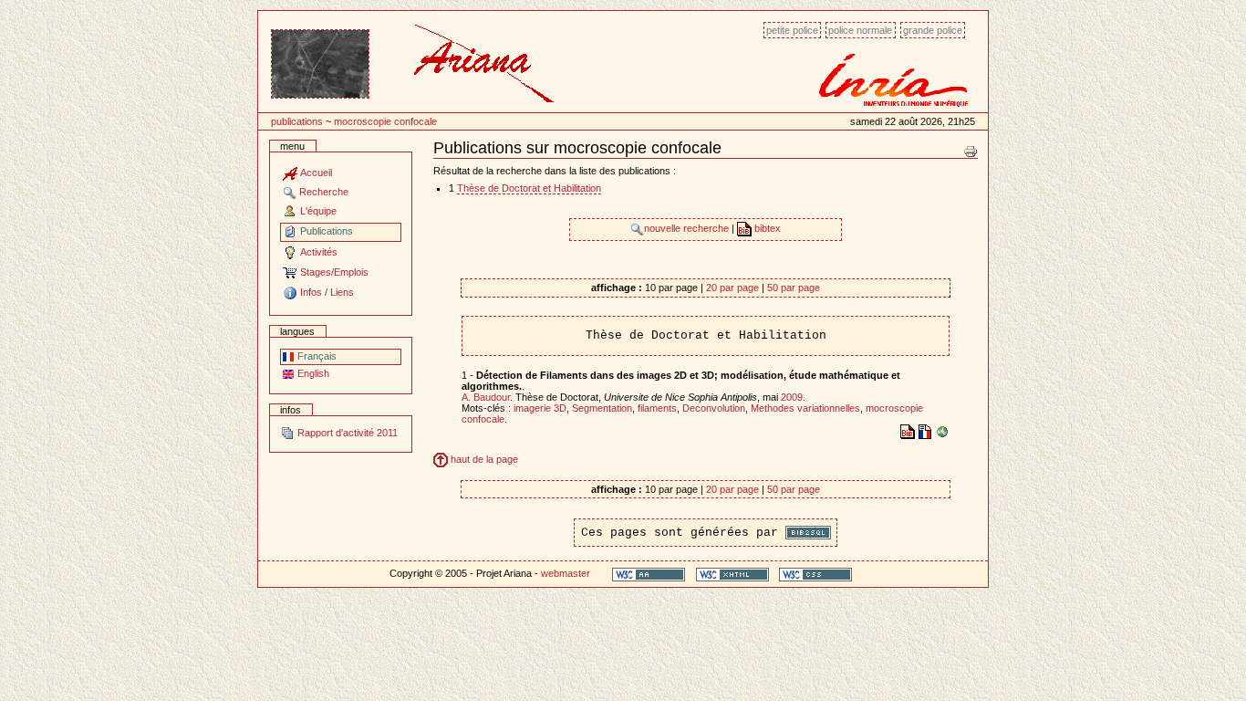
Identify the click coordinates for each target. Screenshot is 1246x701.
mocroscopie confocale (385, 121)
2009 (792, 397)
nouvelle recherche (688, 228)
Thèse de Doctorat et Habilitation (529, 188)
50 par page (793, 287)
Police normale (860, 30)
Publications (297, 121)
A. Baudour (486, 397)
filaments (657, 408)
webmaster (565, 573)
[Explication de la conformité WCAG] (648, 574)
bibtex (766, 228)
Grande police (932, 30)
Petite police (792, 30)
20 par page (732, 287)
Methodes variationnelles (805, 408)
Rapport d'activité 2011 (346, 432)
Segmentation (602, 408)
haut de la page (483, 459)
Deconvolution (713, 408)
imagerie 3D (540, 408)
